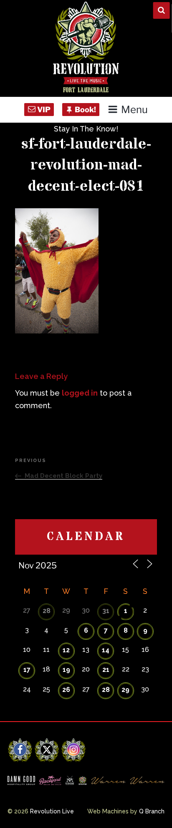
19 (66, 670)
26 (66, 690)
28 (47, 611)
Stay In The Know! (86, 128)
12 (66, 650)
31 (105, 611)
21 (105, 670)
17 (26, 670)
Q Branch (151, 811)
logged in (80, 393)
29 (125, 690)
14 (105, 650)
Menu (134, 110)
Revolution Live (52, 811)
